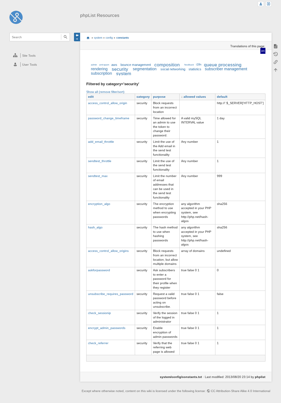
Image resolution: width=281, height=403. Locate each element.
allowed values (195, 96)
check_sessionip (99, 313)
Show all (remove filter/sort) (105, 92)
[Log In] (268, 4)
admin (94, 64)
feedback (189, 64)
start (87, 37)
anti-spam (104, 64)
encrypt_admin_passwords (106, 328)
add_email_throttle (101, 141)
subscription (101, 73)
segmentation (145, 69)
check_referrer (98, 343)
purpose (159, 96)
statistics (195, 69)
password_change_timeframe (108, 118)
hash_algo (95, 227)
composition (167, 64)
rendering (99, 69)
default (222, 96)
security (120, 69)
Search (65, 37)
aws (114, 65)
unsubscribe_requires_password (110, 294)
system (98, 37)
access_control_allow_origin (107, 103)
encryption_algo (99, 204)
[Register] (261, 4)
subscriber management (226, 69)
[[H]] (16, 17)
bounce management (136, 65)
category (143, 96)
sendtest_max (98, 176)
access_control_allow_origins (108, 251)
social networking (172, 69)
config (109, 37)
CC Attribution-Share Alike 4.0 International (240, 391)
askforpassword (99, 270)
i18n (198, 64)
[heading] (40, 55)
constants (122, 37)
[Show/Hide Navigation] (77, 37)
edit (91, 96)
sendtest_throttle (99, 161)
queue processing (222, 64)
